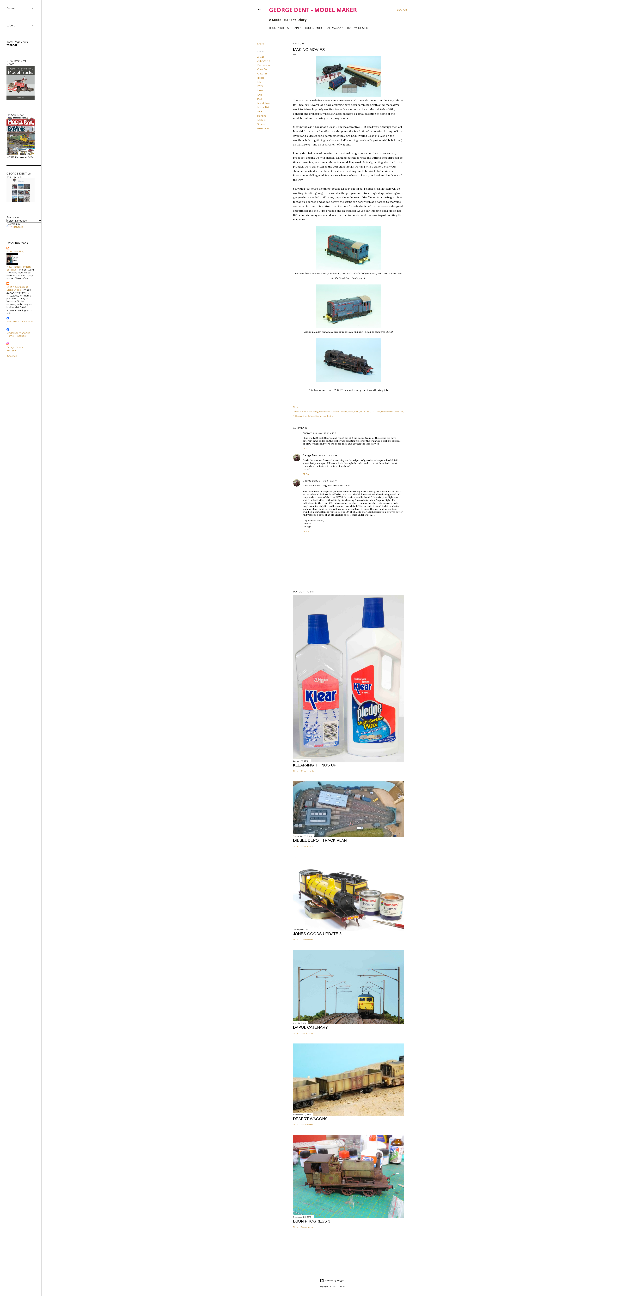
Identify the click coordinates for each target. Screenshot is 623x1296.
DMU (260, 82)
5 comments (306, 846)
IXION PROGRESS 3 (311, 1221)
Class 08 (262, 69)
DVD (350, 28)
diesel (260, 77)
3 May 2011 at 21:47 (328, 481)
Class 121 (262, 73)
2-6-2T (260, 56)
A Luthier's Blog (15, 251)
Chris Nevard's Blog (17, 286)
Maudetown (264, 103)
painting (262, 115)
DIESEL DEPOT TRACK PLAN (320, 840)
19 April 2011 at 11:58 (328, 455)
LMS (260, 94)
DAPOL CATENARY (310, 1027)
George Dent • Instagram (14, 349)
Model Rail (263, 107)
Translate (18, 226)
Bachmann (263, 65)
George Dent (310, 455)
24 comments (307, 771)
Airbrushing (263, 61)
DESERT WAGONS (310, 1119)
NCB (260, 111)
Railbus (261, 120)
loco (259, 98)
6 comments (307, 1124)
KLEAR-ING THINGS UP (314, 765)
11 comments (307, 939)
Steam (261, 124)
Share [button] (260, 43)
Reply (306, 448)
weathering (263, 128)
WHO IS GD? (361, 28)
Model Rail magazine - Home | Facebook (19, 334)
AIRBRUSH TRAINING (290, 28)
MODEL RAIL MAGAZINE (330, 28)
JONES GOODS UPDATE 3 (317, 934)
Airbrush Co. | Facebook (19, 321)
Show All (12, 356)
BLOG (272, 28)
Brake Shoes (13, 289)
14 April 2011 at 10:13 (327, 433)
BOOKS (309, 28)
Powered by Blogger (334, 1280)
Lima (260, 90)
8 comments (307, 1033)
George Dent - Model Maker (313, 10)
